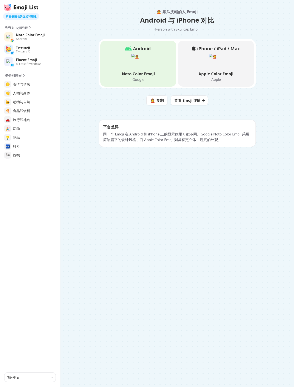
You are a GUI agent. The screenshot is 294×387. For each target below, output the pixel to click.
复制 (157, 100)
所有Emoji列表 (16, 27)
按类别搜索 (13, 75)
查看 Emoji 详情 (187, 100)
